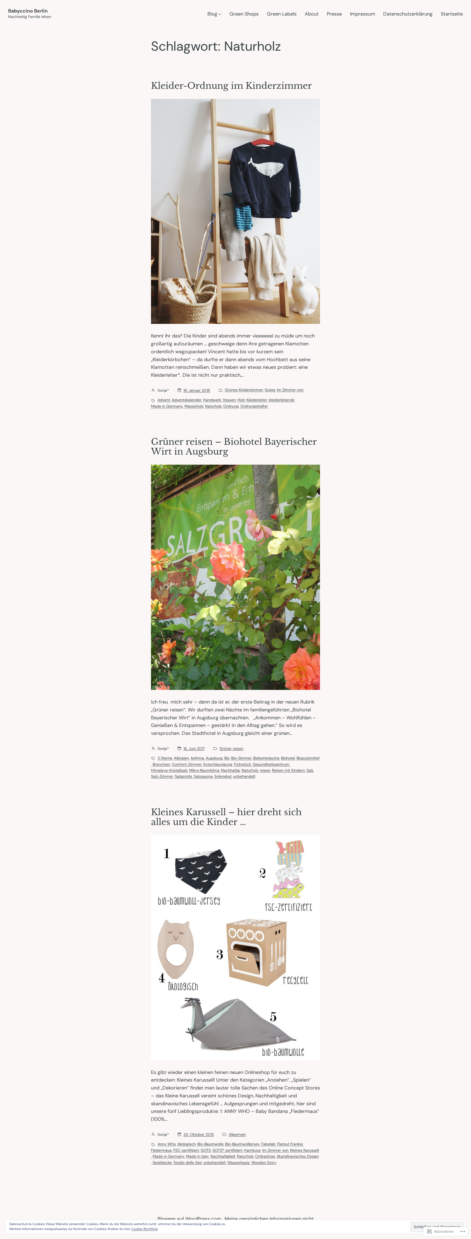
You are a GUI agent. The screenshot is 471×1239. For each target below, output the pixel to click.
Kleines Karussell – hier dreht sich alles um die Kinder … (226, 817)
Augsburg (214, 758)
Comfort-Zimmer (187, 764)
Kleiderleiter (256, 399)
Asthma (197, 758)
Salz (309, 770)
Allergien (181, 758)
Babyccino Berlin (28, 11)
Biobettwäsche (266, 758)
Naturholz (213, 406)
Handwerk (212, 399)
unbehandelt (244, 776)
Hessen (229, 399)
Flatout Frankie (290, 1143)
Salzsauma (203, 776)
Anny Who (167, 1143)
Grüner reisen (231, 748)
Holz (241, 399)
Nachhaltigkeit (222, 1156)
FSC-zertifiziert (186, 1150)
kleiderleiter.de (281, 399)
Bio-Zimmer (241, 758)
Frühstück (242, 764)
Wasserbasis (238, 1162)
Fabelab (268, 1143)
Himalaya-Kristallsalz (169, 770)
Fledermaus (161, 1150)
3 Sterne (165, 758)
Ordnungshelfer (254, 406)
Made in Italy (197, 1156)
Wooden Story (263, 1162)
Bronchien (161, 764)
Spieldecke (162, 1162)
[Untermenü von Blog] (219, 14)
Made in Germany (167, 406)
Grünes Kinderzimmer (244, 389)
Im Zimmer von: (290, 389)
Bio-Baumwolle (210, 1143)
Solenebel (222, 776)
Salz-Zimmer (162, 776)
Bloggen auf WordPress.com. (190, 1219)
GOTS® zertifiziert (227, 1150)
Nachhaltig (230, 770)
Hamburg (252, 1150)
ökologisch (186, 1143)
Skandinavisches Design (298, 1156)
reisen (265, 770)
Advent (164, 399)
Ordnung (231, 406)
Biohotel (288, 758)
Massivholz (194, 406)
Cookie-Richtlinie (144, 1229)
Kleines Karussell (304, 1150)
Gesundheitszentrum (271, 764)
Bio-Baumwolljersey (242, 1143)
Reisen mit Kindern (288, 770)
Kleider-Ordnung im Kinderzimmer (231, 86)
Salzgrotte (183, 776)
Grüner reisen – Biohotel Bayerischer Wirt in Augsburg (233, 446)
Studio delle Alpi (187, 1162)
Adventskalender (186, 399)
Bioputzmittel (308, 758)
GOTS (206, 1150)
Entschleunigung (217, 764)
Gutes (270, 389)
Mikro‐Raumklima (204, 770)
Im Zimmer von (275, 1150)
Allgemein (237, 1134)
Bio (227, 758)
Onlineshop (265, 1156)
